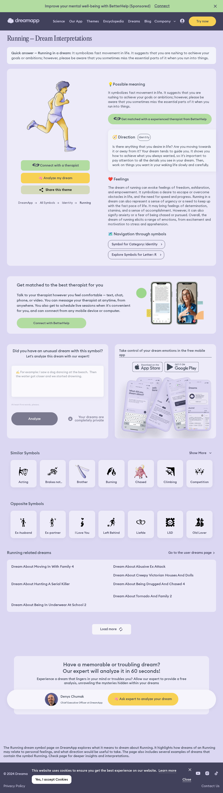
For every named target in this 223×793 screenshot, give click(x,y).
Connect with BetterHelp (51, 323)
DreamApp (25, 202)
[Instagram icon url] (207, 773)
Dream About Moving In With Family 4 (42, 566)
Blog (147, 21)
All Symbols (47, 202)
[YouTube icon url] (198, 773)
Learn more (167, 770)
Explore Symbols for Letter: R (134, 255)
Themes (93, 21)
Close (186, 779)
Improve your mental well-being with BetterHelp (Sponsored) (97, 6)
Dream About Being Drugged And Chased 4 (149, 584)
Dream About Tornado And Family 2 (142, 596)
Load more (108, 629)
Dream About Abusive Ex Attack (139, 566)
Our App (75, 21)
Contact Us (210, 786)
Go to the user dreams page (190, 553)
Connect (162, 5)
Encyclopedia (113, 21)
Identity (67, 202)
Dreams (134, 21)
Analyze (34, 419)
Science (59, 21)
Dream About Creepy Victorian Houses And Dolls (153, 575)
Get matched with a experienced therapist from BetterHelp (164, 119)
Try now (202, 21)
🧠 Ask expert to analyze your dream (143, 699)
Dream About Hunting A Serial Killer (40, 584)
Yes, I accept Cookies (51, 779)
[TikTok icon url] (216, 773)
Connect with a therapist (59, 165)
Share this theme (59, 190)
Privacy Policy (14, 786)
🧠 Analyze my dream (55, 178)
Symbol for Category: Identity (134, 244)
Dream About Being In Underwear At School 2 (48, 605)
